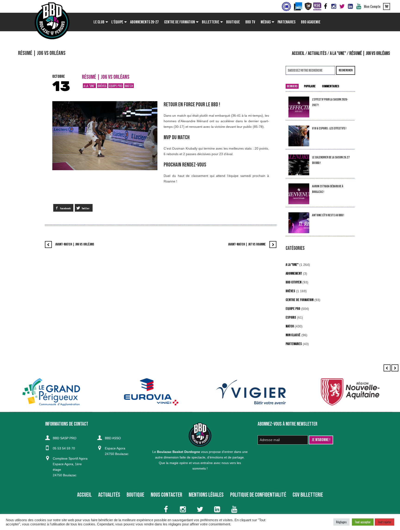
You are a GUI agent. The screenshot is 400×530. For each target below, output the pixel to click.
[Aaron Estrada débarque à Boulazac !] (298, 194)
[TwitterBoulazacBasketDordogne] (342, 6)
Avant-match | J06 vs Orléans (74, 244)
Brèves (102, 85)
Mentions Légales (206, 495)
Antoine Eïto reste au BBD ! (328, 215)
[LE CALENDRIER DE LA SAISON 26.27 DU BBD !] (298, 165)
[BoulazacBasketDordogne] (350, 6)
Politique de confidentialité (258, 495)
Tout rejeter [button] (384, 522)
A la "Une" (338, 53)
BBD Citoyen (293, 282)
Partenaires (294, 344)
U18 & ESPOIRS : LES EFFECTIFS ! (329, 128)
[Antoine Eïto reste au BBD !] (298, 223)
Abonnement (294, 273)
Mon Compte (372, 6)
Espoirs (291, 317)
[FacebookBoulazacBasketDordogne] (325, 6)
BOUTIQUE (135, 495)
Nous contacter (166, 495)
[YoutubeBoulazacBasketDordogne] (358, 6)
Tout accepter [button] (363, 522)
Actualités (317, 53)
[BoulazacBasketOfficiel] (334, 6)
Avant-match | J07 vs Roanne (247, 244)
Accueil (298, 53)
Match (129, 85)
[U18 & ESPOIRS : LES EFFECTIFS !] (298, 136)
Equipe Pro (115, 85)
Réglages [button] (341, 522)
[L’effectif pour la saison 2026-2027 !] (298, 107)
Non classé (293, 335)
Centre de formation (299, 300)
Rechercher (346, 70)
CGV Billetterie (308, 495)
